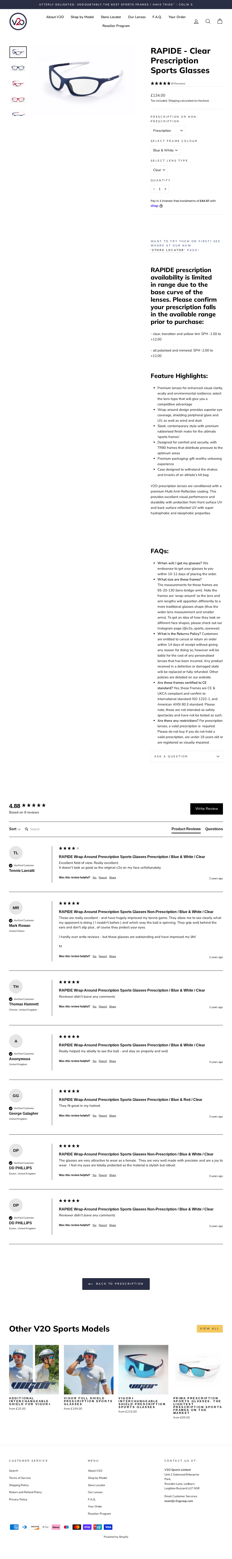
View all (210, 1328)
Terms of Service (20, 1478)
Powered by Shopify (116, 1537)
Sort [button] (13, 829)
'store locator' (168, 250)
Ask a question (171, 756)
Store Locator (111, 17)
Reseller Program (116, 26)
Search (13, 1471)
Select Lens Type (169, 161)
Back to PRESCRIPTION (119, 1284)
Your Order (177, 17)
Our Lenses (137, 17)
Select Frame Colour (174, 141)
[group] (33, 806)
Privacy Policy (18, 1499)
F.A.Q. (157, 17)
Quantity (161, 180)
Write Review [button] (206, 808)
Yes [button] (94, 877)
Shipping (173, 101)
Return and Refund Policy (25, 1492)
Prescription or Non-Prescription (175, 119)
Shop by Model (82, 17)
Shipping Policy (19, 1485)
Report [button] (103, 877)
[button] (187, 83)
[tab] (186, 830)
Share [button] (112, 877)
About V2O (55, 17)
